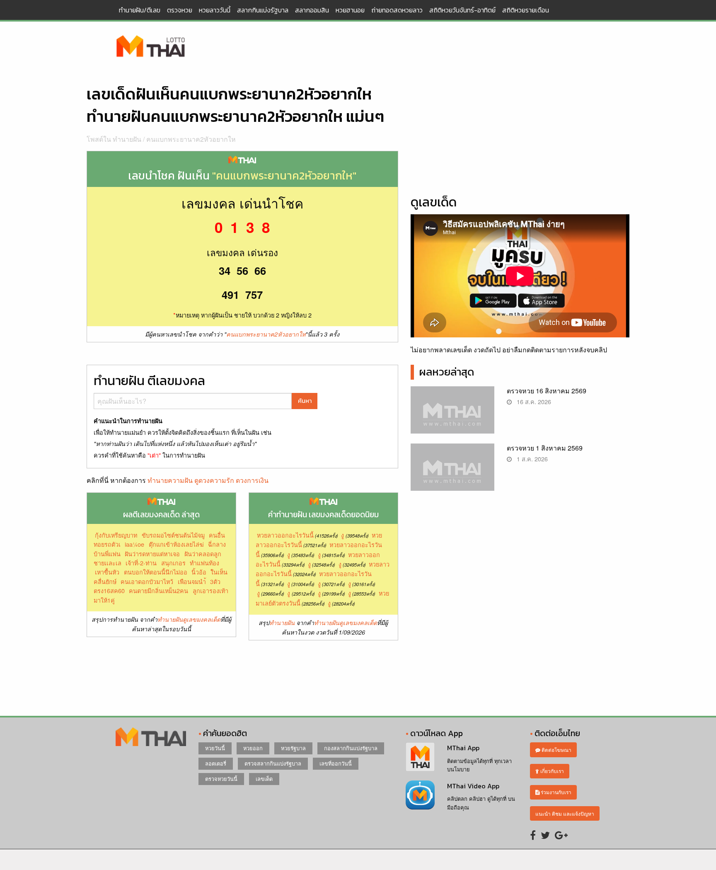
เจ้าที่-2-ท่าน (141, 562)
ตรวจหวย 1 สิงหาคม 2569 (545, 448)
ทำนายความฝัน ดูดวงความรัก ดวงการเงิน (208, 480)
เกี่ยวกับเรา (551, 770)
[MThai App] (420, 756)
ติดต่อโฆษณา (555, 749)
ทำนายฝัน (282, 622)
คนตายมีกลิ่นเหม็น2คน (158, 590)
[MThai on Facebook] (533, 834)
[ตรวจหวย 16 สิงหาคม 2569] (453, 417)
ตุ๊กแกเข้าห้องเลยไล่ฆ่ (176, 544)
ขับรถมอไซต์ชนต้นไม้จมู (173, 535)
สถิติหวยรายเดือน (525, 10)
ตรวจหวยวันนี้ (221, 779)
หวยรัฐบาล (293, 748)
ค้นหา (305, 400)
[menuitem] (140, 10)
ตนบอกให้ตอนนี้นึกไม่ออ (155, 571)
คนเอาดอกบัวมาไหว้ (147, 581)
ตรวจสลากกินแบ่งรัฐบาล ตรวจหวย (151, 46)
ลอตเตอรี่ (215, 763)
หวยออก (253, 748)
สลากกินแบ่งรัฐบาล (262, 10)
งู (342, 535)
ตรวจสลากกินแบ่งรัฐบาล (272, 763)
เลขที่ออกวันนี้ (335, 763)
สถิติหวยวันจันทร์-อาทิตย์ (462, 10)
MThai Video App (473, 786)
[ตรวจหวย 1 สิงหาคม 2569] (453, 474)
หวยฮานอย (350, 10)
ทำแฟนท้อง (204, 562)
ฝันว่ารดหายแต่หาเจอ (152, 553)
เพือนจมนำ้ (192, 581)
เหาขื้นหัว (107, 571)
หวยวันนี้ (215, 748)
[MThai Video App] (420, 794)
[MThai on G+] (561, 834)
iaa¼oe (134, 544)
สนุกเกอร (173, 562)
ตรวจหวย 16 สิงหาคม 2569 (546, 390)
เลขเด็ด (264, 779)
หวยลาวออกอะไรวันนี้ (285, 535)
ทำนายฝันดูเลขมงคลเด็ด (188, 619)
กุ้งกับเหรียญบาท (116, 535)
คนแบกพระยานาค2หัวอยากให (191, 139)
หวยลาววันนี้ (214, 10)
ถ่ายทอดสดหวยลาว (397, 10)
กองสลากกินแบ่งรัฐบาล (350, 748)
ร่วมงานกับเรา (555, 791)
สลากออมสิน (312, 10)
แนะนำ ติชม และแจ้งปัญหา (564, 813)
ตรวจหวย (179, 10)
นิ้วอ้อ (198, 571)
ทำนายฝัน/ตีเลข (139, 10)
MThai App (463, 748)
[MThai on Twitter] (545, 834)
